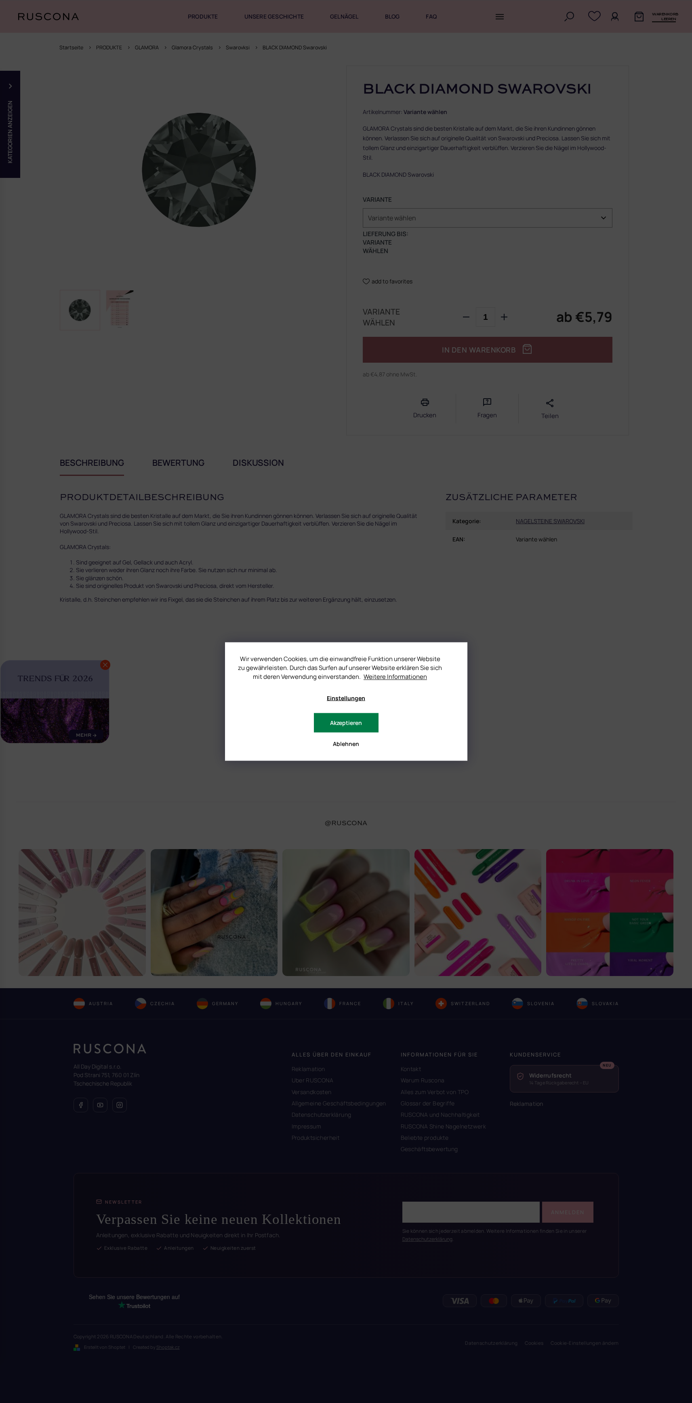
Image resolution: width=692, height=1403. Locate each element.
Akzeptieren (346, 723)
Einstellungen (346, 698)
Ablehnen (346, 744)
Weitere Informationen (395, 676)
